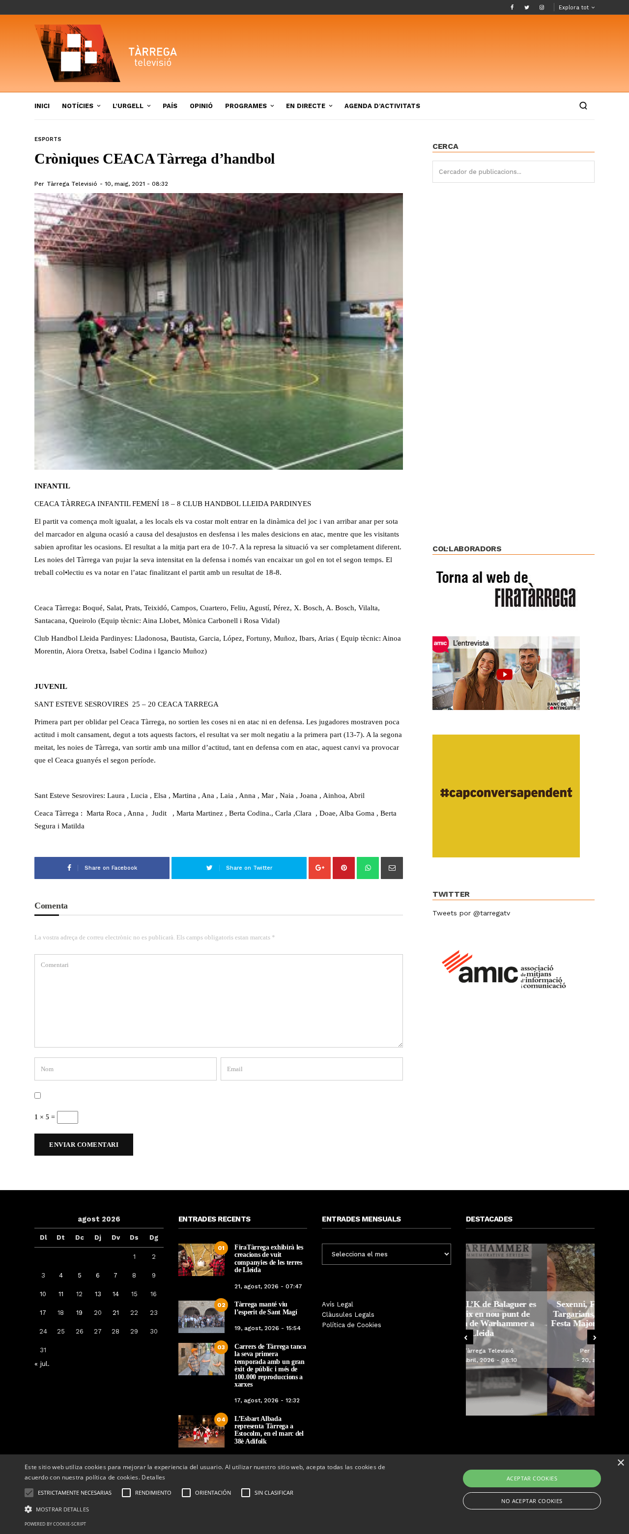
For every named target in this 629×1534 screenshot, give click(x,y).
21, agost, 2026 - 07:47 (268, 1286)
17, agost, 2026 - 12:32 (267, 1400)
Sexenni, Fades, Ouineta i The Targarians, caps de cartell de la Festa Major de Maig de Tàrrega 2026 (530, 1318)
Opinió (201, 106)
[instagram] (541, 7)
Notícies (77, 106)
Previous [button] (465, 1337)
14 (116, 1294)
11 (60, 1294)
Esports (47, 139)
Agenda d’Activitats (382, 106)
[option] (530, 1330)
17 (43, 1312)
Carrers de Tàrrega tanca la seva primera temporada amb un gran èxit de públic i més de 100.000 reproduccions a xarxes (270, 1365)
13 (98, 1294)
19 (79, 1312)
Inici (42, 106)
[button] (213, 1508)
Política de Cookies (351, 1325)
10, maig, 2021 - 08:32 (136, 183)
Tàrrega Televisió (72, 183)
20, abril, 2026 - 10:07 (532, 1360)
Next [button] (594, 1337)
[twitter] (526, 7)
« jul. (42, 1363)
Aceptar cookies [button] (532, 1478)
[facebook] (512, 7)
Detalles (153, 1477)
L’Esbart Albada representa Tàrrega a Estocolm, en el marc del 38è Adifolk (269, 1430)
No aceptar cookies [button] (531, 1501)
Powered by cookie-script (55, 1524)
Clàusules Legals (348, 1314)
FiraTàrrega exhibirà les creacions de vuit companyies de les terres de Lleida (268, 1259)
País (170, 106)
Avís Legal (337, 1304)
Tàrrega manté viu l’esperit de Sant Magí (265, 1308)
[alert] (314, 1494)
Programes (246, 106)
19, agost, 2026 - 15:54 (267, 1328)
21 (116, 1312)
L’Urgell (128, 106)
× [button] (620, 1463)
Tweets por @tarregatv (471, 913)
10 (43, 1294)
